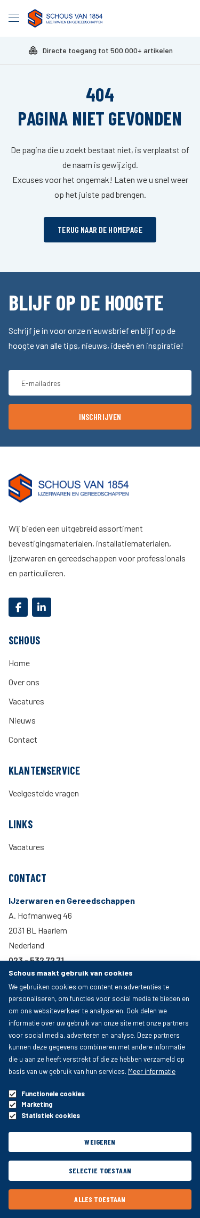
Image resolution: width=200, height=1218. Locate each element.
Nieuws (22, 720)
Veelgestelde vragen (44, 793)
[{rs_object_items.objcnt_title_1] (18, 607)
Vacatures (26, 701)
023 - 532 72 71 (36, 960)
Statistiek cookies (50, 1115)
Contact (23, 739)
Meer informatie (151, 1071)
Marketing (37, 1104)
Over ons (24, 682)
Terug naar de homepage (100, 229)
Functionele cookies (53, 1093)
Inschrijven (100, 416)
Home (19, 663)
